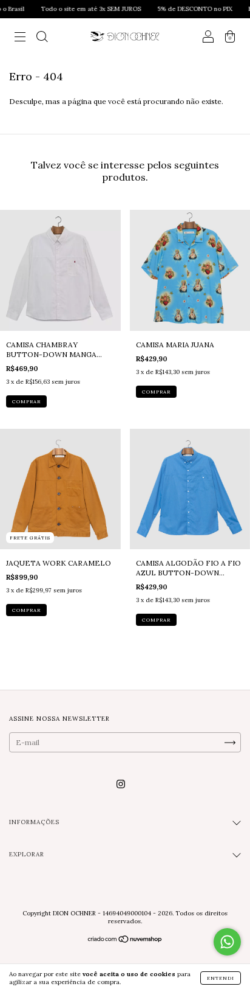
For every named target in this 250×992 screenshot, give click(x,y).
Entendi (220, 978)
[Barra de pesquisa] (42, 38)
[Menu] (20, 38)
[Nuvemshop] (125, 940)
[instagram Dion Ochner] (121, 783)
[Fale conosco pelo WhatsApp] (227, 942)
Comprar (26, 401)
